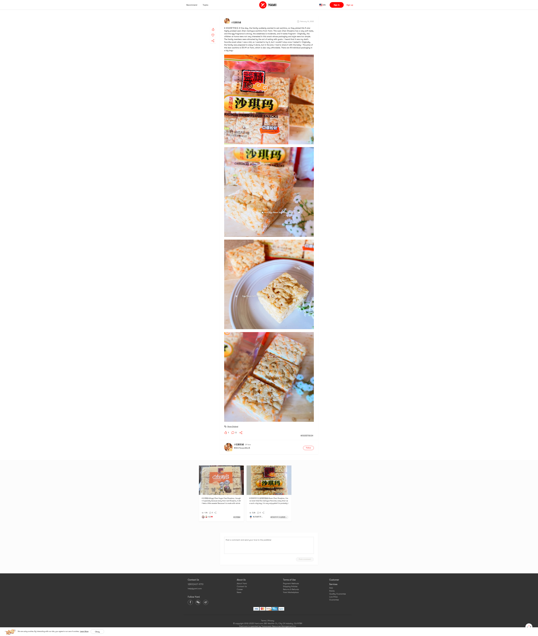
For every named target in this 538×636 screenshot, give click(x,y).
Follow (308, 448)
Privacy (271, 620)
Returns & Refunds (291, 589)
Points (332, 591)
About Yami (242, 583)
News (239, 592)
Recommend (191, 5)
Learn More (84, 631)
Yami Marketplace (291, 592)
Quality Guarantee (337, 594)
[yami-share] (215, 513)
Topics (205, 5)
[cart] (528, 626)
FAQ (331, 588)
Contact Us (242, 586)
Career (240, 589)
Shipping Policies (290, 586)
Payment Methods (291, 583)
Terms (263, 620)
